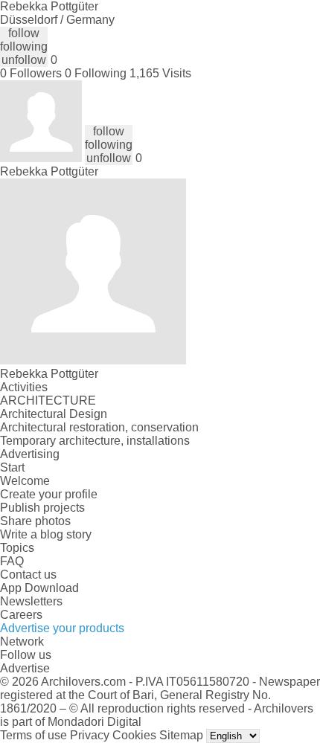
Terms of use (33, 735)
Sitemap (181, 735)
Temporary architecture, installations (95, 440)
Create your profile (48, 494)
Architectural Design (53, 414)
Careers (21, 614)
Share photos (35, 521)
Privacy (89, 735)
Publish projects (42, 507)
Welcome (25, 481)
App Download (39, 588)
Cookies (134, 735)
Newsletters (31, 601)
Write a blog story (46, 534)
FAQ (12, 561)
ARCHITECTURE (48, 400)
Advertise (25, 668)
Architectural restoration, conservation (99, 427)
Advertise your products (62, 628)
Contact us (28, 574)
